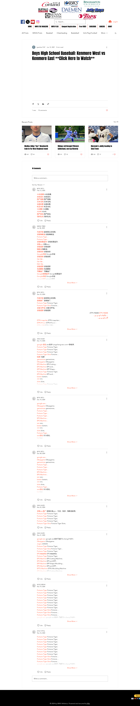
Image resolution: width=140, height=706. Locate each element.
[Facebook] (23, 22)
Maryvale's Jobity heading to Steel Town (101, 147)
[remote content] (70, 82)
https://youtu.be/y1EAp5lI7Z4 (65, 700)
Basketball (75, 33)
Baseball (49, 33)
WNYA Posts (37, 33)
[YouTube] (33, 22)
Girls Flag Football (90, 33)
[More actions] (106, 47)
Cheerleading (62, 33)
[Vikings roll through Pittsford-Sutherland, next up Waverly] (70, 134)
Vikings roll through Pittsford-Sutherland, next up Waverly (68, 147)
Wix (88, 703)
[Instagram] (38, 22)
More (103, 33)
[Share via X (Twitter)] (38, 104)
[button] (116, 33)
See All (116, 122)
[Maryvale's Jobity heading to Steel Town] (103, 134)
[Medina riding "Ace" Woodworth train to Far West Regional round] (37, 134)
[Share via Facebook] (33, 104)
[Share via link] (48, 104)
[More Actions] (106, 189)
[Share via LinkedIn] (43, 104)
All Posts (25, 33)
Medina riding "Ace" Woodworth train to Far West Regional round (36, 147)
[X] (28, 22)
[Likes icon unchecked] (38, 220)
